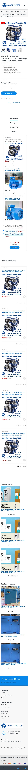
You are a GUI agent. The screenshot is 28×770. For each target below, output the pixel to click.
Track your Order (5, 716)
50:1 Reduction (18, 11)
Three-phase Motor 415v (17, 196)
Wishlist (3, 719)
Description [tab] (14, 123)
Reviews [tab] (14, 131)
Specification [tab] (14, 127)
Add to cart (10, 93)
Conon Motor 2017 (7, 757)
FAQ (2, 698)
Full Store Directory (5, 707)
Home (2, 11)
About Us (3, 692)
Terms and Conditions (6, 695)
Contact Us (3, 704)
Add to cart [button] (24, 296)
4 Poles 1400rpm (8, 166)
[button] (25, 23)
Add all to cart (14, 247)
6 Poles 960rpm (8, 196)
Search (10, 768)
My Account (4, 713)
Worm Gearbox (9, 11)
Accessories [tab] (14, 118)
